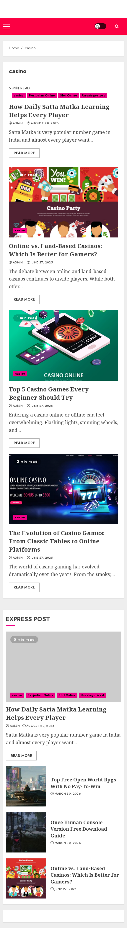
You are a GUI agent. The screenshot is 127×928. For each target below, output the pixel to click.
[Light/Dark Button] (100, 26)
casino (19, 95)
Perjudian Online (42, 95)
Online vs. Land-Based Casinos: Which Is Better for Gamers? (55, 250)
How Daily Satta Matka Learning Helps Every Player (59, 111)
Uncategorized (93, 95)
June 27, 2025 (42, 262)
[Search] (116, 26)
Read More (24, 153)
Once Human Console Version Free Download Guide (79, 829)
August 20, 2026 (45, 123)
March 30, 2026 (68, 794)
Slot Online (68, 95)
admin (18, 123)
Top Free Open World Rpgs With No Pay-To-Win (83, 782)
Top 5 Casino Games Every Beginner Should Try (49, 393)
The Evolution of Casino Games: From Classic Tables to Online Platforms (57, 541)
